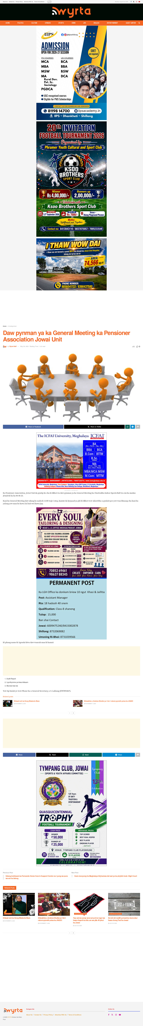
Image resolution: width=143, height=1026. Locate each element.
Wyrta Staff (12, 346)
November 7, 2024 (90, 703)
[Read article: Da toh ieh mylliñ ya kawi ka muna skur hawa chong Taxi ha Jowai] (124, 904)
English (96, 23)
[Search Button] (139, 23)
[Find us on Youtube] (139, 2)
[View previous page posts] (69, 712)
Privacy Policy (19, 2)
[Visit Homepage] (71, 12)
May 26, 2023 (24, 346)
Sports (61, 23)
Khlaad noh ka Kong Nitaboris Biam (26, 701)
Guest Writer (131, 23)
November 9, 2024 (20, 703)
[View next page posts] (73, 712)
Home (8, 23)
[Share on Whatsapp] (127, 427)
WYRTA (9, 1017)
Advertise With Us (28, 2)
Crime (73, 23)
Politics (20, 23)
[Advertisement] (71, 308)
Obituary (8, 914)
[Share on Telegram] (132, 427)
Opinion (48, 23)
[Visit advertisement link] (71, 158)
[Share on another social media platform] (137, 427)
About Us (5, 2)
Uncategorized (12, 326)
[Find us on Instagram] (136, 2)
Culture (34, 23)
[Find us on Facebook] (108, 1015)
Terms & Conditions (39, 2)
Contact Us (11, 2)
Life (84, 23)
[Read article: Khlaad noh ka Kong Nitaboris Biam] (7, 703)
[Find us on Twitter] (133, 2)
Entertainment (112, 23)
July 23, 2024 (113, 923)
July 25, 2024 (78, 925)
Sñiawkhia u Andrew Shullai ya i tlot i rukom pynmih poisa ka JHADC (108, 701)
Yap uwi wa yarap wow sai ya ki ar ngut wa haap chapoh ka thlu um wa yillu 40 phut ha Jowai (89, 920)
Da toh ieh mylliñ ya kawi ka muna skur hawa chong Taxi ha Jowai (123, 919)
